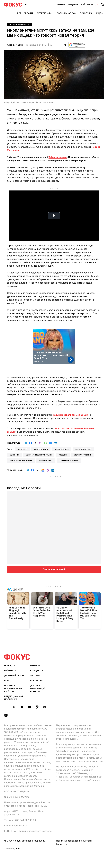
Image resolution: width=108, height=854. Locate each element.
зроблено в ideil (13, 849)
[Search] (102, 4)
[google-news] (44, 707)
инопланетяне (84, 449)
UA (96, 5)
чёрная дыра (46, 460)
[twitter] (14, 707)
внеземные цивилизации (39, 455)
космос (23, 449)
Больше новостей (54, 569)
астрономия (41, 449)
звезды (63, 455)
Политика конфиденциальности (74, 840)
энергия (15, 455)
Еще (98, 13)
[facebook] (6, 707)
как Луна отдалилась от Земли (70, 414)
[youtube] (29, 707)
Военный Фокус (66, 13)
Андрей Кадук (15, 44)
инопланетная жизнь (21, 460)
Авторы (35, 675)
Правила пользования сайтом (13, 688)
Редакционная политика (13, 698)
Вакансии (36, 680)
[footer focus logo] (17, 657)
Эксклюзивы (44, 13)
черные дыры (62, 449)
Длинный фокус (14, 675)
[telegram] (21, 707)
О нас (7, 680)
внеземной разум (69, 460)
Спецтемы (73, 5)
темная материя (83, 455)
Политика (86, 13)
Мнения (60, 5)
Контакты (61, 844)
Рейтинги (87, 5)
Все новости (25, 13)
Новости (9, 665)
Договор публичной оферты (37, 688)
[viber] (37, 707)
